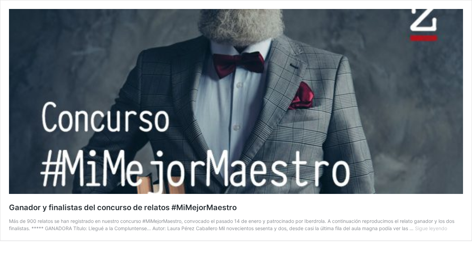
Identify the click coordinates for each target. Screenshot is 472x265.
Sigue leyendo (431, 228)
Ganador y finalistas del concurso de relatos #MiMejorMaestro (123, 207)
